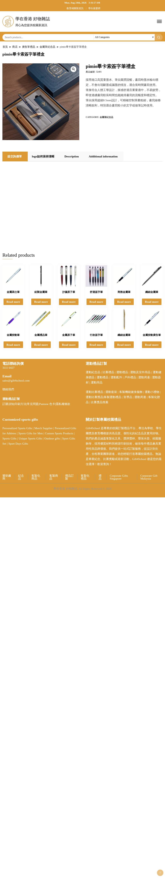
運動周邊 (144, 377)
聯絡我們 (8, 389)
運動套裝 (111, 392)
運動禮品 (122, 372)
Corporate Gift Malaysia (148, 477)
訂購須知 (8, 404)
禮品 (100, 477)
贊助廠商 (6, 477)
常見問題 (33, 404)
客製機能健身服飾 (130, 392)
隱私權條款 (63, 404)
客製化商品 (35, 477)
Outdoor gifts (52, 438)
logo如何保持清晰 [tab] (43, 156)
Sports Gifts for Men (30, 433)
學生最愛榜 (94, 8)
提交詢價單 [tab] (14, 156)
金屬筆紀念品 (106, 117)
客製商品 (53, 477)
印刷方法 (20, 404)
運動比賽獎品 (94, 397)
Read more (13, 301)
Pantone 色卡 (47, 404)
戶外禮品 (130, 377)
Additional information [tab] (103, 156)
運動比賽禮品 (95, 392)
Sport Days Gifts (18, 443)
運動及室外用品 (140, 372)
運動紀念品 (93, 372)
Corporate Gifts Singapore (119, 477)
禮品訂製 (69, 477)
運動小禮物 (152, 392)
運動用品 (96, 382)
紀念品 (21, 477)
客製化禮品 (85, 477)
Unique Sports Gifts (30, 438)
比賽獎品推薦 (99, 402)
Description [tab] (71, 156)
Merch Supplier (43, 428)
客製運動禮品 (112, 397)
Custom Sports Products (59, 433)
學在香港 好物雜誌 (32, 19)
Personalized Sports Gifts (17, 428)
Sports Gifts (9, 438)
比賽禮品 (108, 372)
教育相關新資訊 (75, 8)
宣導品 (127, 397)
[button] (73, 69)
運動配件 (116, 377)
